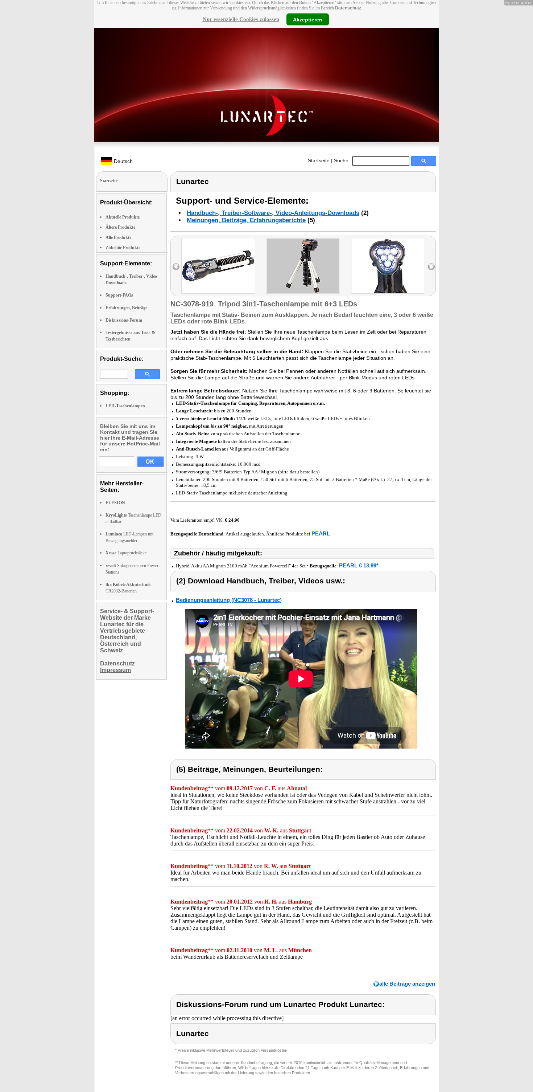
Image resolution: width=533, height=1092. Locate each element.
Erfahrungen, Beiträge (126, 307)
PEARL (320, 533)
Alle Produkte (118, 237)
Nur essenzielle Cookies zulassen (241, 19)
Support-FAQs (119, 295)
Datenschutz (348, 8)
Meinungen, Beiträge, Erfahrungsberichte (246, 220)
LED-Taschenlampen (125, 405)
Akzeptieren (307, 19)
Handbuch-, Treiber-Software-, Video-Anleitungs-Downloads (273, 212)
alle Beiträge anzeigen (407, 984)
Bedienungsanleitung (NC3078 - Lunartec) (229, 600)
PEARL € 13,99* (359, 565)
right (431, 266)
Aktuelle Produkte (123, 217)
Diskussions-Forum (124, 320)
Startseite (319, 160)
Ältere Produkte (120, 227)
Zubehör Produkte (123, 247)
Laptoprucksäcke (126, 552)
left (176, 266)
